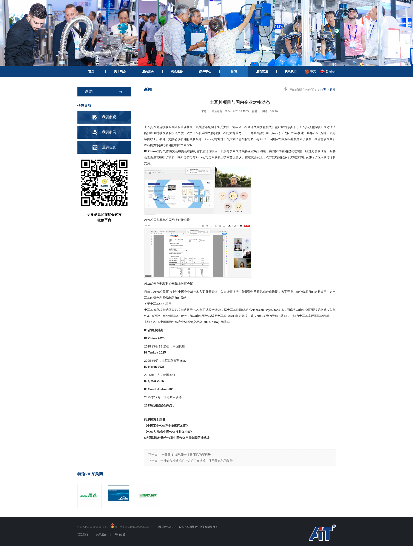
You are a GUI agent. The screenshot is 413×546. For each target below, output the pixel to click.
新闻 (234, 71)
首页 (91, 71)
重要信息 (109, 147)
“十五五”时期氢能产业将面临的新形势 (185, 454)
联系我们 (291, 71)
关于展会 (120, 71)
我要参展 (109, 132)
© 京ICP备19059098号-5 (91, 526)
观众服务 (177, 71)
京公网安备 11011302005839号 (133, 526)
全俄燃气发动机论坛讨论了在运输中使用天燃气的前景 (196, 460)
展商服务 (148, 71)
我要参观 (109, 117)
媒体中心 (205, 71)
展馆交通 (262, 71)
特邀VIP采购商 (90, 474)
